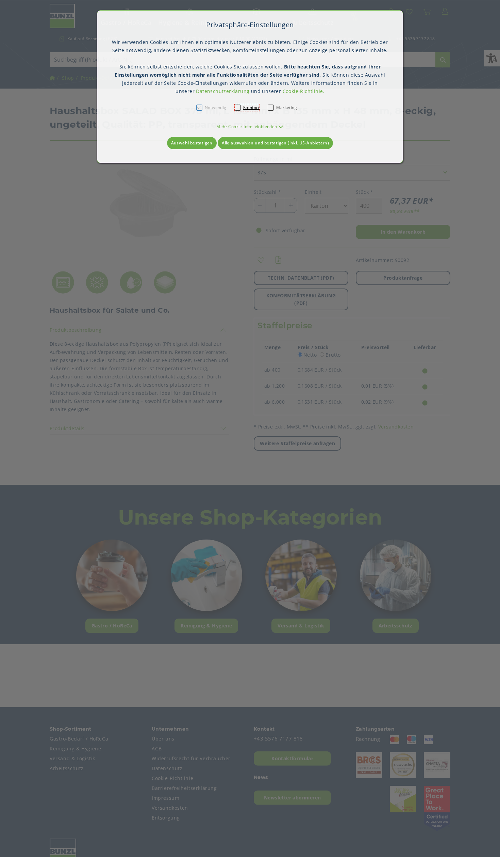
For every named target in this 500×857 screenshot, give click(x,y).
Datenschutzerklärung (222, 91)
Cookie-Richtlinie (303, 91)
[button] (249, 126)
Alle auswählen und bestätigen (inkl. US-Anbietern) (275, 143)
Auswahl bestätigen (192, 143)
